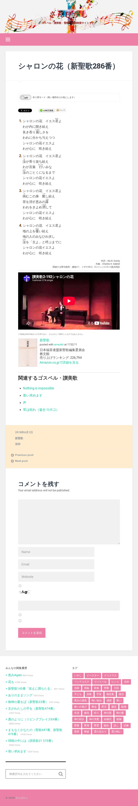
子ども (78, 694)
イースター (93, 675)
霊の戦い (116, 731)
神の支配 (94, 719)
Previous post (24, 455)
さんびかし (69, 13)
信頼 (76, 688)
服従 (113, 706)
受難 (106, 688)
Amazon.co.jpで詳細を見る (59, 362)
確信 (86, 712)
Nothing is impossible (38, 388)
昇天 (104, 706)
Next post (21, 461)
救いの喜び (80, 706)
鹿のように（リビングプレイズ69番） (34, 719)
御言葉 (110, 694)
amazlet (59, 344)
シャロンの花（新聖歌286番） (68, 66)
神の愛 (120, 712)
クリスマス (110, 675)
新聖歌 (44, 340)
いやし (78, 675)
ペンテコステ (81, 681)
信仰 (17, 444)
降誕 (86, 731)
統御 (118, 719)
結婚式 (108, 719)
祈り (96, 712)
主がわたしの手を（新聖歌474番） (32, 708)
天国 (116, 688)
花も (11, 682)
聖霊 (96, 725)
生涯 (76, 712)
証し (116, 725)
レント (115, 681)
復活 (121, 694)
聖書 (76, 725)
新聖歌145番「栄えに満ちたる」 (30, 688)
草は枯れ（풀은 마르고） (41, 409)
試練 (126, 725)
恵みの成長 (80, 700)
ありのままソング (20, 695)
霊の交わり (100, 731)
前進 (96, 688)
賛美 (76, 731)
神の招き (79, 719)
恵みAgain (15, 675)
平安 (99, 694)
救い (118, 700)
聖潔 (86, 725)
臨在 (106, 725)
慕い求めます (32, 395)
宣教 (89, 694)
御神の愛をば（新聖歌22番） (28, 702)
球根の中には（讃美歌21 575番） (31, 740)
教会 (94, 706)
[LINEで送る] (47, 110)
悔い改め (97, 700)
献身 (123, 706)
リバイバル (100, 681)
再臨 (86, 688)
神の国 (107, 712)
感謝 (109, 700)
